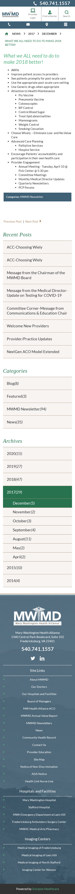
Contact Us (39, 745)
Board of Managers (39, 701)
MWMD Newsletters (39, 723)
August (22, 539)
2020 (14, 453)
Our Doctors (39, 686)
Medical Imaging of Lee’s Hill (39, 855)
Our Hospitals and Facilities (39, 694)
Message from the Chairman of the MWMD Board (36, 275)
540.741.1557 (55, 3)
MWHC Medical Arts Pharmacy (39, 829)
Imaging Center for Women (39, 869)
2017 (31, 33)
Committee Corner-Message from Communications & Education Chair (37, 310)
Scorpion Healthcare (45, 889)
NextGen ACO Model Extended (33, 351)
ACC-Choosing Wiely (24, 247)
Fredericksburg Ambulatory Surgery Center (39, 821)
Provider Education (39, 752)
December (49, 33)
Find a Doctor (50, 16)
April (19, 557)
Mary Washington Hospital (39, 800)
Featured (16, 396)
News (16, 33)
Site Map (39, 759)
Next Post (32, 221)
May (18, 548)
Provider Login (32, 16)
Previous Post (13, 221)
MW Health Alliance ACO (39, 708)
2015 (14, 567)
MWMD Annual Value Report (39, 715)
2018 (14, 479)
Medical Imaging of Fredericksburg (39, 847)
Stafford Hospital (39, 807)
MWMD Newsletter (31, 196)
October (22, 521)
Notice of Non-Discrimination (39, 766)
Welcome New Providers (28, 326)
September (24, 530)
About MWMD (39, 679)
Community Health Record (39, 737)
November (24, 512)
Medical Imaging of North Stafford (39, 862)
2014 (13, 580)
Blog (13, 383)
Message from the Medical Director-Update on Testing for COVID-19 (37, 293)
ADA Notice (39, 774)
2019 (14, 466)
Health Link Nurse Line (39, 781)
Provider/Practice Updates (29, 338)
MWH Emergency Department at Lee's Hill (39, 814)
